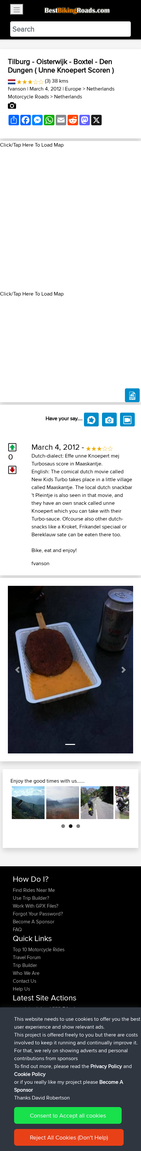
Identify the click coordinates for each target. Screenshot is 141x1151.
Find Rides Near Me (34, 890)
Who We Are (26, 973)
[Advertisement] (70, 219)
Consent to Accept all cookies (68, 1115)
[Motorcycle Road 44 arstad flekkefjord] (97, 802)
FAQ (17, 929)
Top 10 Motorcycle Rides (39, 949)
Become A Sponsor (33, 921)
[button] (17, 670)
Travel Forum (27, 957)
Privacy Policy (106, 1066)
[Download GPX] (132, 395)
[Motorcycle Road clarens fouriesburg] (62, 802)
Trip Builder (25, 965)
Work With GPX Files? (35, 905)
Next (119, 802)
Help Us (21, 988)
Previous (21, 802)
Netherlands (68, 96)
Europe (73, 88)
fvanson (17, 88)
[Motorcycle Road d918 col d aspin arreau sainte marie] (28, 802)
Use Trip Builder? (31, 897)
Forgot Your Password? (38, 913)
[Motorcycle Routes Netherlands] (11, 81)
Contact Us (24, 980)
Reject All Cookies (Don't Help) (69, 1137)
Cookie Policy (30, 1074)
